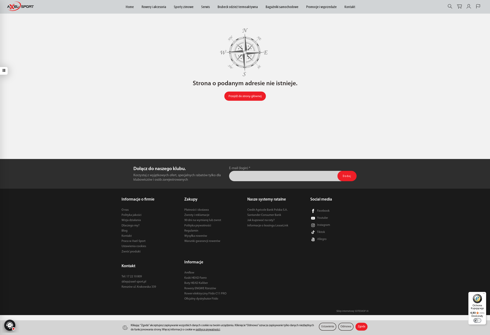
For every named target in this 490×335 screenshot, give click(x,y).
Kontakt (349, 7)
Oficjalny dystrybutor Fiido (201, 298)
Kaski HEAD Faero (195, 277)
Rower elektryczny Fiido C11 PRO (205, 293)
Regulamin (191, 230)
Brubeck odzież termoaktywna (237, 7)
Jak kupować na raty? (261, 220)
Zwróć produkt (131, 251)
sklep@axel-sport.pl (134, 281)
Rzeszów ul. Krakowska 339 (139, 286)
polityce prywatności (208, 329)
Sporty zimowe (184, 7)
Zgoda (361, 326)
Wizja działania (131, 220)
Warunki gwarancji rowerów (202, 241)
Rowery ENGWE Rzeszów (200, 288)
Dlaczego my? (131, 225)
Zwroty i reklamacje (196, 215)
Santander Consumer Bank (264, 215)
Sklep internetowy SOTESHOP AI (352, 311)
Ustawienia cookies (134, 246)
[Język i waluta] (478, 6)
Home (130, 7)
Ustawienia (327, 326)
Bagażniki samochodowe (281, 7)
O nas (125, 209)
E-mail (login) (238, 168)
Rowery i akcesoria (153, 7)
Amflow (189, 272)
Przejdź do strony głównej (245, 96)
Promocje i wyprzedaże (321, 7)
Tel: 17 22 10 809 (132, 276)
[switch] (477, 320)
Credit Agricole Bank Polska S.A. (267, 209)
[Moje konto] (469, 6)
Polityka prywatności (197, 225)
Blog (124, 230)
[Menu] (484, 294)
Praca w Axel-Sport (133, 241)
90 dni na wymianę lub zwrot (202, 220)
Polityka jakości (131, 215)
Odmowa (346, 326)
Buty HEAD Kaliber (196, 283)
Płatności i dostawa (196, 209)
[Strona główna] (21, 6)
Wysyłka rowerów (195, 236)
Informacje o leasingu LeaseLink (267, 225)
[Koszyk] (459, 6)
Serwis (205, 7)
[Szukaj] (450, 6)
